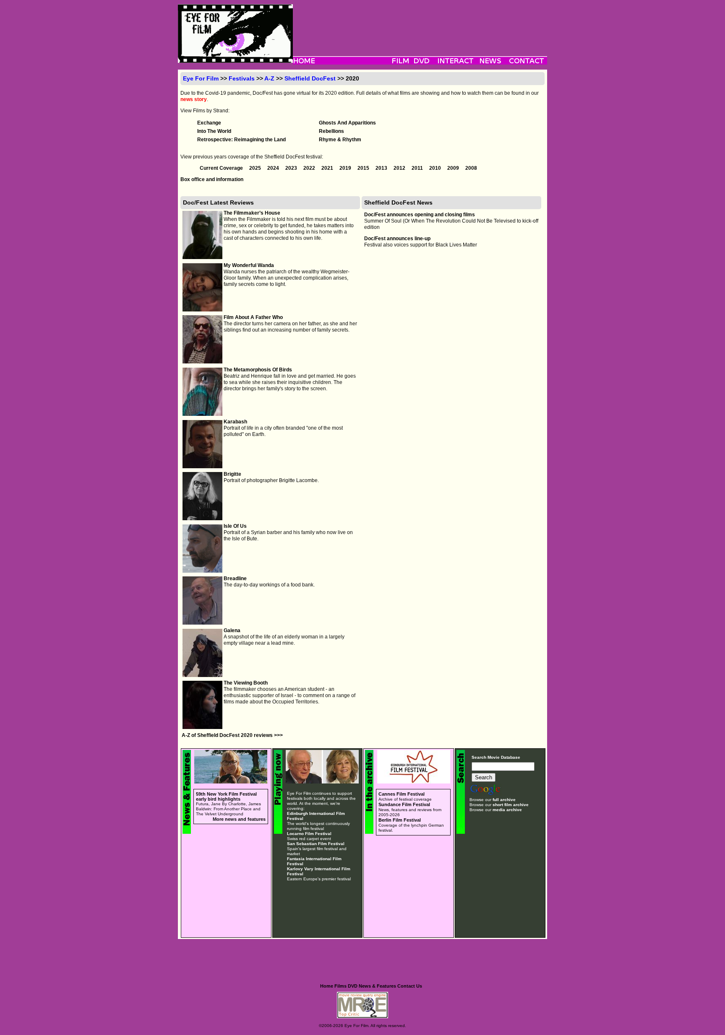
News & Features (377, 985)
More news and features (239, 819)
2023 (291, 168)
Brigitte (232, 474)
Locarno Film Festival (309, 833)
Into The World (214, 131)
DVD (352, 985)
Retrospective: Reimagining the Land (241, 140)
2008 (471, 168)
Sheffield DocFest (310, 78)
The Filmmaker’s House (252, 213)
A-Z (269, 78)
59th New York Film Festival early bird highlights (226, 796)
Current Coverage (222, 168)
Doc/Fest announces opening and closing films (419, 215)
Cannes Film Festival (401, 793)
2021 (327, 168)
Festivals (242, 78)
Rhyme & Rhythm (340, 140)
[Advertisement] (420, 23)
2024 (273, 168)
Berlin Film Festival (399, 819)
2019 (345, 168)
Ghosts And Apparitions (347, 123)
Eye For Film (201, 78)
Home (326, 985)
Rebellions (331, 131)
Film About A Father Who (253, 317)
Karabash (235, 422)
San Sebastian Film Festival (315, 843)
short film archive (511, 804)
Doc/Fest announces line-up (397, 238)
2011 (418, 168)
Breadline (235, 578)
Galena (232, 630)
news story (193, 99)
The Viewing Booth (246, 683)
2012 (400, 168)
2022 (309, 168)
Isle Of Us (235, 526)
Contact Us (409, 985)
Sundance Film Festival (404, 804)
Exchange (209, 123)
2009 (453, 168)
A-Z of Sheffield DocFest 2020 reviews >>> (232, 735)
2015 (363, 168)
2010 (435, 168)
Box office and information (211, 179)
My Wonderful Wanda (249, 265)
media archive (507, 809)
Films (340, 985)
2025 (255, 168)
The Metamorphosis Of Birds (258, 370)
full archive (504, 799)
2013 (382, 168)
